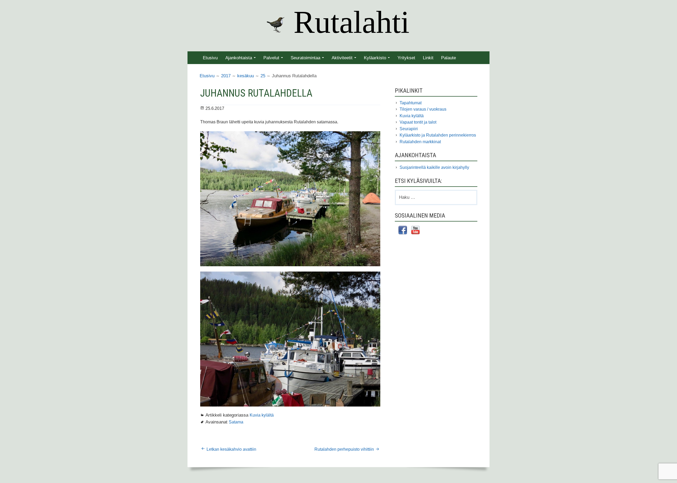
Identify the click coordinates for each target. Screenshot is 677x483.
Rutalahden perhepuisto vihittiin (344, 449)
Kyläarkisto (375, 57)
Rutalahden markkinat (420, 141)
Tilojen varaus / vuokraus (423, 109)
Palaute (448, 57)
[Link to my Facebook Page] (402, 231)
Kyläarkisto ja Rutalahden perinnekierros (438, 135)
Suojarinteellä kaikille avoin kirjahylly (434, 167)
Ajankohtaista (238, 57)
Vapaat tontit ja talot (418, 122)
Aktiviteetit (342, 57)
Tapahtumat (411, 103)
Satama (236, 421)
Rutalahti (351, 22)
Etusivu (210, 57)
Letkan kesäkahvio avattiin (231, 449)
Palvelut (271, 57)
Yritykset (406, 57)
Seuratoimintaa (305, 57)
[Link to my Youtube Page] (415, 231)
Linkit (428, 57)
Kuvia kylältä (262, 415)
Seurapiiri (409, 129)
